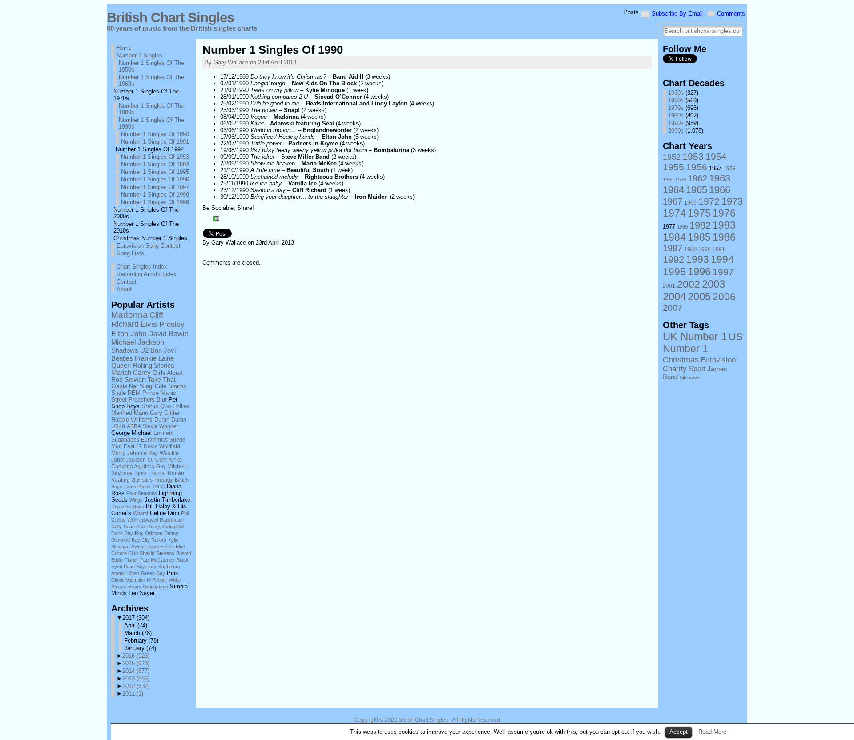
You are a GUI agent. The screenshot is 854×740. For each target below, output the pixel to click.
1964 (673, 189)
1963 (719, 178)
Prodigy (163, 480)
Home (124, 47)
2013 (135, 678)
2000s (676, 130)
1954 (716, 156)
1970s (676, 108)
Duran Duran (170, 420)
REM (134, 393)
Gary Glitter (165, 413)
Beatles (122, 358)
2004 (674, 296)
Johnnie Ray (142, 453)
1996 (699, 271)
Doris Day (122, 533)
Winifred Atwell (142, 520)
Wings (136, 500)
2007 (672, 308)
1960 (680, 179)
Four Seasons (141, 493)
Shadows (124, 350)
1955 (673, 167)
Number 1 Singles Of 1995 (155, 172)
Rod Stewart (128, 379)
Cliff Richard (137, 319)
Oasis (119, 386)
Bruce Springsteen (148, 586)
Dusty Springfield (165, 526)
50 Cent (157, 459)
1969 (690, 203)
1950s (676, 92)
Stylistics (142, 480)
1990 (704, 249)
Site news (690, 377)
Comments (731, 13)
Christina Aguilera (132, 466)
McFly (118, 453)
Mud (116, 446)
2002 (688, 284)
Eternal (157, 473)
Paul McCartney (157, 560)
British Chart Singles (170, 17)
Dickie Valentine (128, 580)
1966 (719, 189)
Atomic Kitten (125, 573)
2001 (669, 286)
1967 (672, 201)
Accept (678, 731)
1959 (668, 179)
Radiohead (171, 520)
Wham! (140, 513)
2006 (724, 296)
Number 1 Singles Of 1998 (155, 194)
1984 (674, 237)
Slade (118, 393)
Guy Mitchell (171, 466)
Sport (697, 369)
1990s (676, 123)
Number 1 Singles (139, 55)
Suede (177, 440)
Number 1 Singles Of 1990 (155, 134)
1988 (690, 249)
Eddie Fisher (124, 560)
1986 (724, 237)
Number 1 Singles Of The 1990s (151, 123)
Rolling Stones (153, 365)
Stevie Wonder (160, 426)
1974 (674, 213)
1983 (724, 225)
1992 (673, 259)
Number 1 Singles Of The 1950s (151, 66)
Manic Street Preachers (143, 396)
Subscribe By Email (677, 13)
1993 (697, 259)
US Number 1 (703, 342)
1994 (722, 259)
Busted (183, 553)
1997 (723, 272)
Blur (162, 400)
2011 (132, 693)
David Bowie (168, 334)
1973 (732, 201)
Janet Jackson (128, 459)
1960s (676, 100)
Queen (121, 365)
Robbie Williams (132, 420)
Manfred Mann (129, 413)
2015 (135, 663)
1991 (719, 249)
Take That (162, 379)
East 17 (133, 446)
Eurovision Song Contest (149, 245)
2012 (135, 686)
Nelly (116, 526)
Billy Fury (147, 566)
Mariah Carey (131, 372)
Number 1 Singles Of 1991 (155, 141)
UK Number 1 (695, 336)
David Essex (160, 546)
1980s (676, 115)
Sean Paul (134, 526)
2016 (135, 655)
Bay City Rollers (149, 540)
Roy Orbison (148, 533)
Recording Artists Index (147, 274)
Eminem (163, 433)
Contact (127, 281)
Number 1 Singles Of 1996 (155, 179)
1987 (672, 248)
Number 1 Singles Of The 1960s (151, 80)
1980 (682, 226)
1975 (699, 213)
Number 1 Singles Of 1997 (155, 187)
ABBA (134, 426)
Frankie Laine (154, 358)
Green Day (153, 573)
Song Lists (130, 253)
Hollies (181, 406)
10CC (159, 486)
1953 (693, 156)
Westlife (169, 453)
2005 (699, 296)
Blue (180, 546)
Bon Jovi (163, 350)
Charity (675, 369)
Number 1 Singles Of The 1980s (151, 109)
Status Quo (156, 406)
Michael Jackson (137, 342)
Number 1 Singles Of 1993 (155, 156)
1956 (696, 167)
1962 (697, 178)
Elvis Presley (163, 324)
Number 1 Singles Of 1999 (155, 202)
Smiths (177, 386)
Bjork (140, 473)
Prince (150, 393)
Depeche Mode (127, 506)
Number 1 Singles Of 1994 (155, 164)
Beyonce (122, 473)
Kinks (175, 459)
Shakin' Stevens (157, 553)
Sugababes (125, 440)
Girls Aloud (168, 373)
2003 (713, 284)
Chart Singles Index (142, 266)
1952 (672, 157)
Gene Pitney (137, 486)
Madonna (129, 314)
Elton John (128, 333)
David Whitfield (162, 446)
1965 (696, 189)
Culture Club (124, 553)
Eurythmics (154, 440)
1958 (729, 168)
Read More (712, 731)
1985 (699, 237)
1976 (724, 213)
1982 (700, 225)
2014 (135, 671)
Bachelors (169, 566)
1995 (674, 272)
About (124, 289)
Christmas (681, 359)
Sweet (138, 546)
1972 (709, 201)
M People (157, 580)
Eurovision (718, 359)
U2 (144, 350)
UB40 (118, 426)
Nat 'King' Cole (147, 386)
